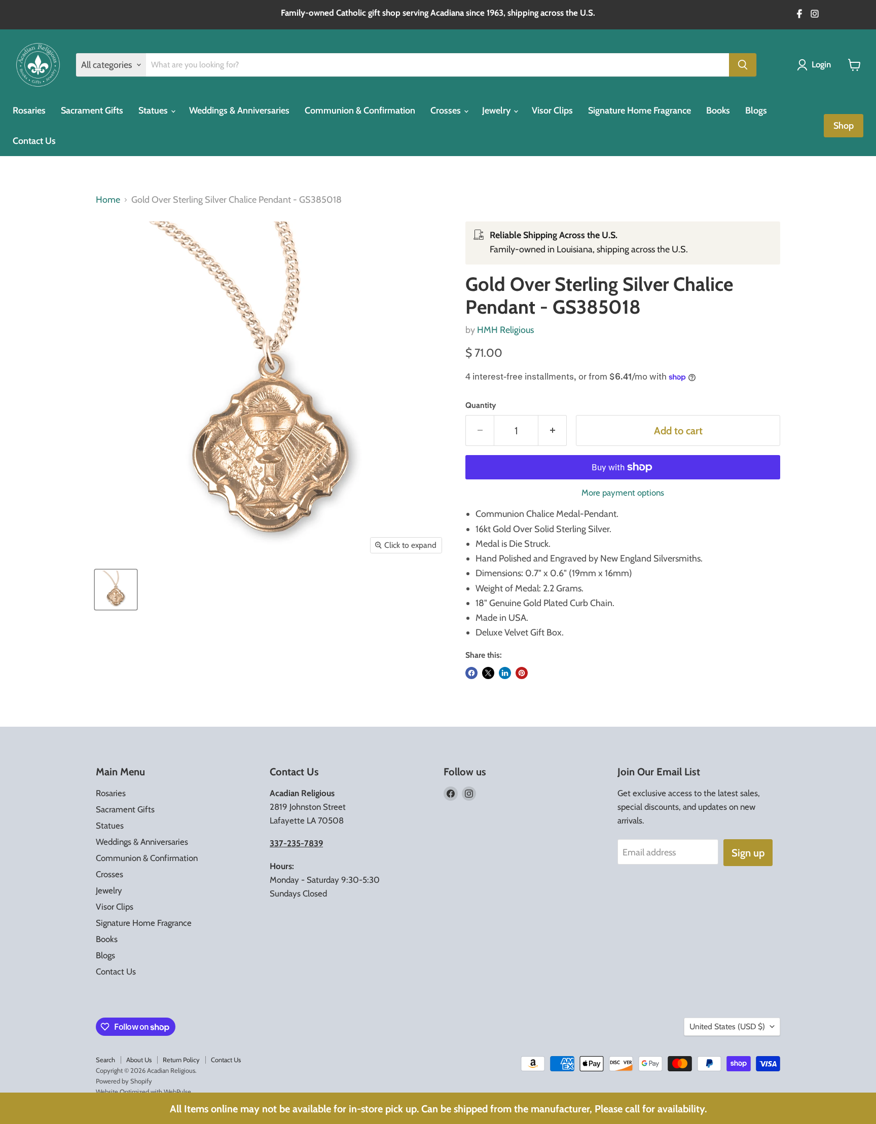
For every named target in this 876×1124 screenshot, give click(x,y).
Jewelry (497, 110)
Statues (154, 110)
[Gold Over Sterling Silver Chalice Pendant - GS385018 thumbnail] (116, 590)
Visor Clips (552, 110)
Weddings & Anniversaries (239, 110)
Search (105, 1060)
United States (727, 1026)
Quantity (480, 405)
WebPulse (177, 1092)
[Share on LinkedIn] (505, 673)
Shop (843, 125)
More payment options (622, 493)
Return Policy (181, 1060)
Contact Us (34, 140)
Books (718, 110)
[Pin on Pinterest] (522, 673)
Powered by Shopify (124, 1081)
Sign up (748, 852)
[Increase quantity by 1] (552, 430)
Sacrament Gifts (92, 110)
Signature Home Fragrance (639, 110)
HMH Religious (505, 329)
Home (108, 200)
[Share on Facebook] (471, 673)
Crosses (446, 110)
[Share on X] (488, 673)
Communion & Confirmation (360, 110)
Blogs (756, 110)
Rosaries (29, 110)
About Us (139, 1060)
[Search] (742, 65)
